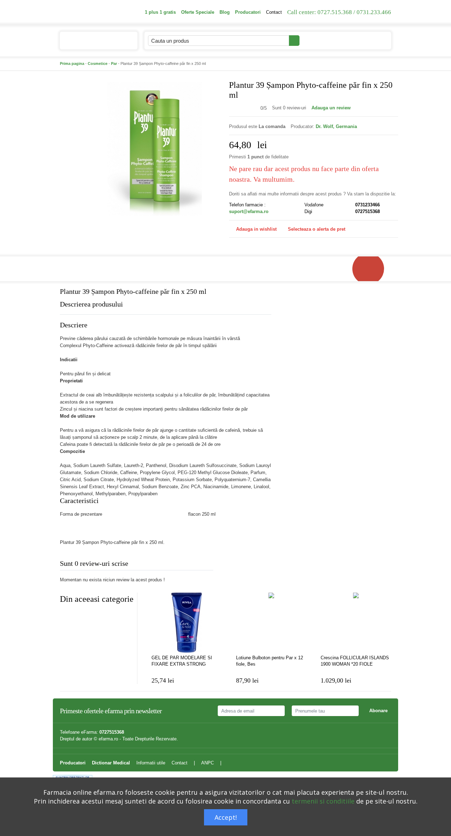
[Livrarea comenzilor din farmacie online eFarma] (371, 268)
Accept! (226, 817)
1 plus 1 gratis (160, 12)
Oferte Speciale (197, 12)
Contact (274, 12)
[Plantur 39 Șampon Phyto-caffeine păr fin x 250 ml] (155, 148)
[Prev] (65, 616)
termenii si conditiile (323, 801)
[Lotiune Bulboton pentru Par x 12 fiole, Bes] (271, 623)
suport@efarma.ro (248, 211)
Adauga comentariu (246, 565)
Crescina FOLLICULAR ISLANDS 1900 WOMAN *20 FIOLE (355, 661)
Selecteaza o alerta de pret (316, 229)
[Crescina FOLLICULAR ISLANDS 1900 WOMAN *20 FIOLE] (356, 623)
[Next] (79, 616)
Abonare (378, 710)
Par (114, 63)
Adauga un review (331, 107)
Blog (225, 12)
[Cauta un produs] (294, 40)
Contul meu (319, 40)
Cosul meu (362, 40)
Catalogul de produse (93, 41)
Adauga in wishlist (256, 229)
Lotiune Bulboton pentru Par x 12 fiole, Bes (269, 661)
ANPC (207, 762)
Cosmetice (97, 63)
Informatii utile (150, 762)
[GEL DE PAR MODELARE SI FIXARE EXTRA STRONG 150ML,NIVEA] (187, 623)
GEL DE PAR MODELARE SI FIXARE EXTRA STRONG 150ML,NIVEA (182, 661)
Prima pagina (72, 63)
